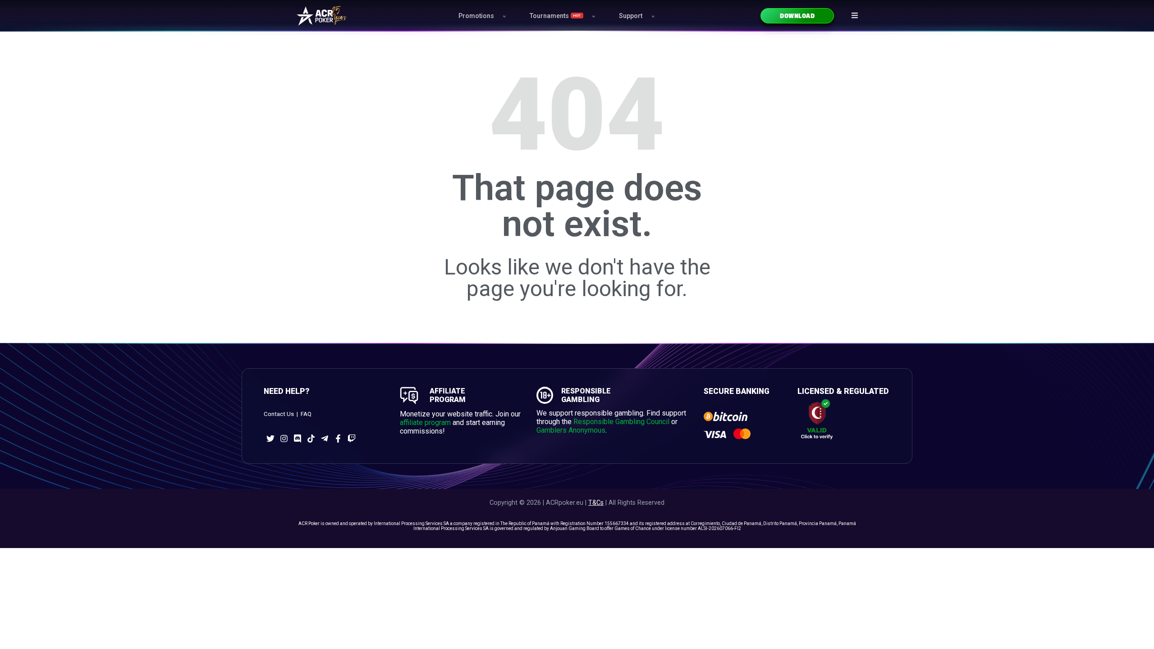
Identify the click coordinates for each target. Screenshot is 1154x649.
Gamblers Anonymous (570, 430)
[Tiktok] (311, 438)
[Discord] (297, 438)
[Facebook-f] (338, 438)
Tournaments (555, 16)
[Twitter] (270, 438)
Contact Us (279, 414)
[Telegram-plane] (324, 438)
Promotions (476, 16)
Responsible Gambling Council (621, 421)
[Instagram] (284, 438)
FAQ (306, 414)
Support (630, 16)
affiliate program (425, 422)
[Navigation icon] (854, 15)
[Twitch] (351, 438)
